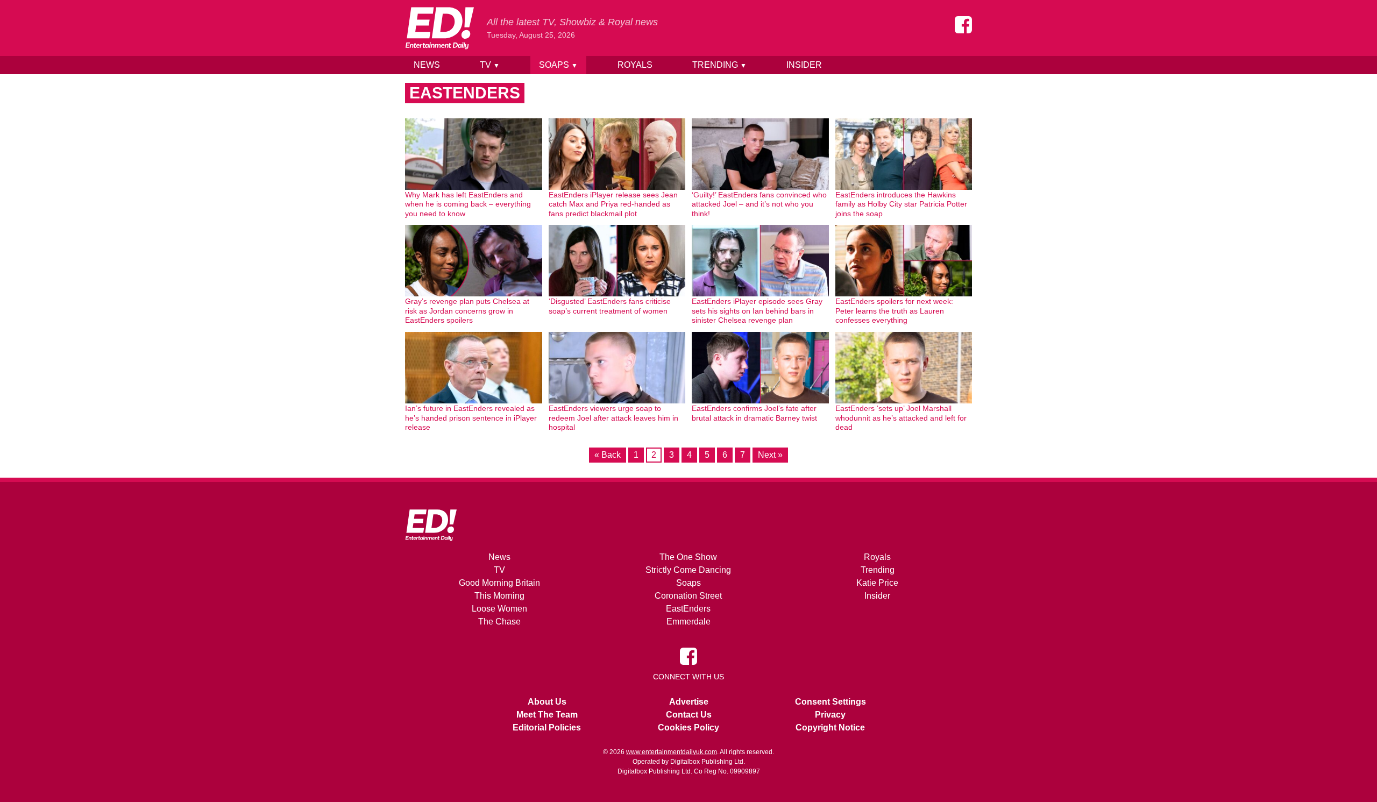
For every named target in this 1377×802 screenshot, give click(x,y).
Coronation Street (688, 595)
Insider (804, 64)
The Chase (499, 621)
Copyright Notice (830, 727)
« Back (607, 454)
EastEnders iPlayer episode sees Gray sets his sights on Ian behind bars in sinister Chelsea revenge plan (757, 310)
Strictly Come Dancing (688, 569)
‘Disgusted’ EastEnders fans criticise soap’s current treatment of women (610, 306)
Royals (634, 64)
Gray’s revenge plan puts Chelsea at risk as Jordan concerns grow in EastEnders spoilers (467, 310)
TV (490, 64)
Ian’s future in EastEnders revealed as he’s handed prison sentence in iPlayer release (471, 417)
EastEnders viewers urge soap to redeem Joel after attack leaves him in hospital (613, 417)
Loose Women (499, 608)
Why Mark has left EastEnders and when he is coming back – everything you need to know (468, 204)
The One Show (688, 557)
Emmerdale (688, 621)
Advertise (688, 701)
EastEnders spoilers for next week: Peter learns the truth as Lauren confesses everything (894, 310)
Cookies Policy (688, 727)
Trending (719, 64)
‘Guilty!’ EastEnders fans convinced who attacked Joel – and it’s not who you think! (759, 204)
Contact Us (689, 714)
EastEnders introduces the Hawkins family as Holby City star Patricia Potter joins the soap (901, 204)
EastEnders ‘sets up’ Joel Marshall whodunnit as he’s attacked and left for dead (901, 417)
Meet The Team (547, 714)
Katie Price (877, 582)
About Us (547, 701)
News (427, 64)
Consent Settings (830, 701)
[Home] (439, 28)
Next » (770, 454)
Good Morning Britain (499, 582)
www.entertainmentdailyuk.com (671, 752)
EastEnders (688, 608)
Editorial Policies (547, 727)
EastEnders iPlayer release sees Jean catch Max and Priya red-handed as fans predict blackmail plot (613, 204)
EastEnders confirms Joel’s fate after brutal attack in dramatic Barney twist (754, 413)
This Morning (499, 595)
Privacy (830, 714)
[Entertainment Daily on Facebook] (963, 25)
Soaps (558, 64)
